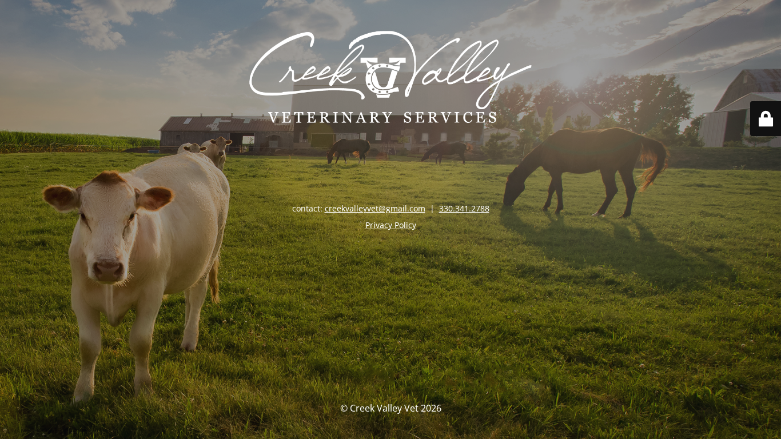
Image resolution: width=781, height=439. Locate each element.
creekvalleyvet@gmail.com (375, 208)
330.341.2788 (464, 208)
